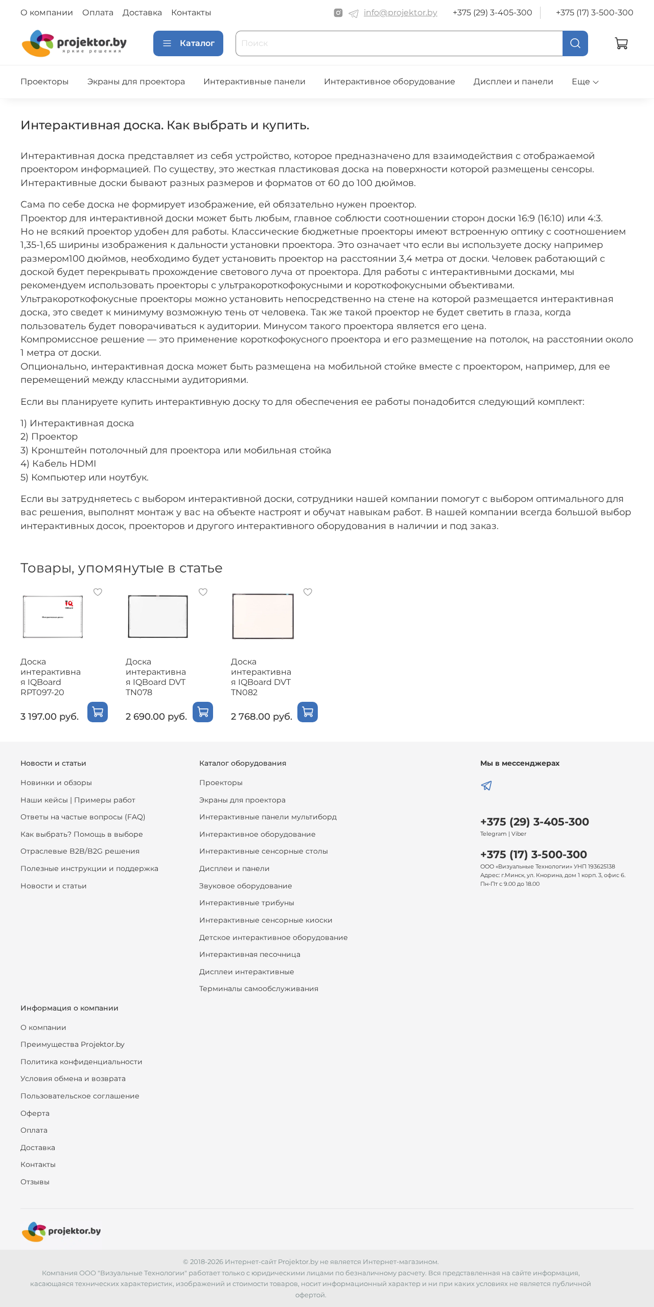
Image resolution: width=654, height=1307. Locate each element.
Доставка (142, 12)
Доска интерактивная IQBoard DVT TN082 (261, 677)
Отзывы (35, 1181)
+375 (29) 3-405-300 (492, 12)
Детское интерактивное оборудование (273, 937)
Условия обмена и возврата (73, 1078)
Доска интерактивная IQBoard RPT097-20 (50, 677)
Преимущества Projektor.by (72, 1044)
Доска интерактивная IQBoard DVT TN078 (156, 677)
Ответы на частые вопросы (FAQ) (83, 816)
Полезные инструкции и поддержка (89, 868)
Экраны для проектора (136, 81)
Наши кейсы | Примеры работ (77, 800)
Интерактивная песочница (249, 954)
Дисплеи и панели (513, 81)
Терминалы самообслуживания (258, 988)
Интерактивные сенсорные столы (263, 851)
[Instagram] (338, 13)
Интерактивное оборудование (389, 81)
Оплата (97, 12)
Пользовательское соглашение (79, 1095)
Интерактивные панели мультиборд (268, 816)
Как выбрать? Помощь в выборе (81, 834)
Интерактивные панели (254, 81)
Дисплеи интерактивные (246, 971)
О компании (46, 12)
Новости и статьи (53, 885)
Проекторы (44, 81)
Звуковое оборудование (245, 885)
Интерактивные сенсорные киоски (266, 920)
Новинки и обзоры (56, 782)
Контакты (191, 12)
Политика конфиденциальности (81, 1061)
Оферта (35, 1113)
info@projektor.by (400, 12)
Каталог (197, 43)
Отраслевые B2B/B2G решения (79, 851)
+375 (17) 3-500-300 (595, 12)
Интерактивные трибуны (246, 902)
